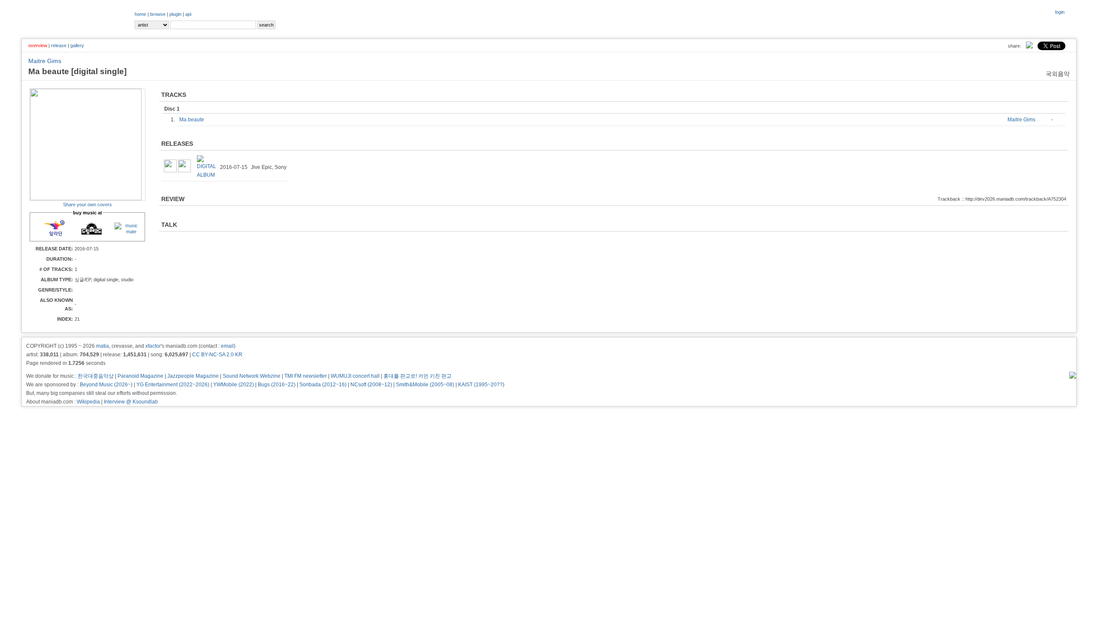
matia (102, 346)
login (1060, 12)
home (140, 14)
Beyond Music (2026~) (106, 385)
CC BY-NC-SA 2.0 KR (217, 355)
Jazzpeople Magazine (193, 376)
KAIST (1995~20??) (481, 385)
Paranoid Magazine (140, 376)
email (227, 346)
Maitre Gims (44, 60)
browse (158, 14)
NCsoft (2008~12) (371, 385)
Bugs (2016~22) (277, 385)
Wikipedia (88, 402)
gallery (77, 45)
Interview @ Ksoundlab (131, 402)
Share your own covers (87, 204)
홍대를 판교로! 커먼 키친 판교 (417, 376)
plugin (175, 14)
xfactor (153, 346)
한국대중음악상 (96, 376)
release (58, 45)
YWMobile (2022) (233, 385)
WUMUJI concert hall (355, 376)
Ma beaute (193, 120)
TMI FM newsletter (305, 376)
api (188, 14)
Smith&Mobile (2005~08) (425, 385)
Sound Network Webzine (252, 376)
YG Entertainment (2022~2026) (172, 385)
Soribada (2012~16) (323, 385)
